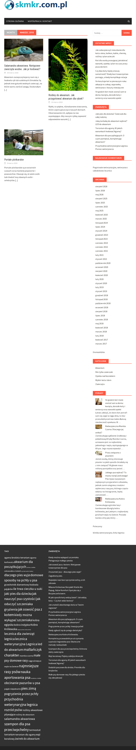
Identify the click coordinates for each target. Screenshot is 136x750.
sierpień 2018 (101, 311)
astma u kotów (31, 567)
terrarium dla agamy (25, 734)
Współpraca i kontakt (40, 21)
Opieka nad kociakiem (105, 376)
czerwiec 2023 (101, 243)
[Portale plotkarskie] (23, 142)
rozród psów (13, 710)
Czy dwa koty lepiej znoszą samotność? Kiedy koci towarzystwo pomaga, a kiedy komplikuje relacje (111, 74)
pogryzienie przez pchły (21, 693)
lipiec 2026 (100, 190)
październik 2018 (102, 303)
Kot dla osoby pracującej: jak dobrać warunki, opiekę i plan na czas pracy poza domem (111, 63)
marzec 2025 (101, 218)
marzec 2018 (101, 331)
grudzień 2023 (101, 235)
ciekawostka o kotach (12, 571)
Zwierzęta (100, 384)
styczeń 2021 (101, 259)
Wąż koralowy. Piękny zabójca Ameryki (65, 656)
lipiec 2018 (100, 315)
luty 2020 (99, 279)
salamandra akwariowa (19, 719)
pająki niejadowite (12, 689)
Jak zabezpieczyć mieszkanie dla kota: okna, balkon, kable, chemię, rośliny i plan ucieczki (110, 53)
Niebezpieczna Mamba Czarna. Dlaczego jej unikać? (110, 429)
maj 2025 (99, 210)
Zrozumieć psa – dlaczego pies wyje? (64, 571)
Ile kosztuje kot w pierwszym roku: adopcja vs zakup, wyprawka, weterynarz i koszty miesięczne (111, 84)
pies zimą (28, 688)
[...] (5, 89)
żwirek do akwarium (27, 738)
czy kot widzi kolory (27, 571)
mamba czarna (26, 655)
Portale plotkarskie (14, 159)
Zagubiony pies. (55, 575)
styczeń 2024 (101, 230)
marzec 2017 (101, 343)
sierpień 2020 (101, 271)
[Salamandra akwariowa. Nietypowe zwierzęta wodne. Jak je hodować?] (23, 49)
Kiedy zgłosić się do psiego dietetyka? (65, 630)
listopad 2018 (101, 299)
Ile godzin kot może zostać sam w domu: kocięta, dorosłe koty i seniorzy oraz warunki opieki (110, 94)
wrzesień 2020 (101, 267)
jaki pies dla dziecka (18, 594)
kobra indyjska (22, 624)
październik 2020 (102, 263)
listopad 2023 (101, 238)
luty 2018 (99, 335)
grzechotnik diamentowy (16, 584)
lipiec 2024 (100, 226)
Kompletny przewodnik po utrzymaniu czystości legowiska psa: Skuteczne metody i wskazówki (66, 641)
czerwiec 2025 (101, 206)
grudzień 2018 (101, 295)
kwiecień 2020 (101, 275)
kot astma (28, 629)
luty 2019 (99, 287)
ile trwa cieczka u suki (27, 589)
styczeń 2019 (101, 291)
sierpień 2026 (101, 186)
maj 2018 (99, 323)
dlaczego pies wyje (17, 575)
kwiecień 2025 (101, 214)
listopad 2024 (101, 222)
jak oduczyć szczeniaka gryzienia (22, 603)
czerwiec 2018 (101, 319)
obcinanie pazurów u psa (22, 683)
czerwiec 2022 (101, 247)
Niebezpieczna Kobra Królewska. (63, 634)
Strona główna (15, 21)
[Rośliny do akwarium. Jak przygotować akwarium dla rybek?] (67, 64)
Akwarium (99, 368)
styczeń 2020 (101, 283)
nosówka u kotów (36, 678)
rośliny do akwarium (25, 714)
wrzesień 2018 (101, 307)
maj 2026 (99, 194)
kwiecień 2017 (101, 339)
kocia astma (21, 629)
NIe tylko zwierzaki (104, 372)
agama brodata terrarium (17, 557)
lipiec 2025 (100, 202)
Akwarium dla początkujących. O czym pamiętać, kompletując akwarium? (109, 138)
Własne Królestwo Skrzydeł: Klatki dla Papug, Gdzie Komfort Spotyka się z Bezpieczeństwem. (65, 590)
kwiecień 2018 (101, 327)
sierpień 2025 (101, 198)
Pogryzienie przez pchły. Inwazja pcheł (65, 626)
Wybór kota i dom (103, 380)
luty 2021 (99, 255)
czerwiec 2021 (101, 251)
